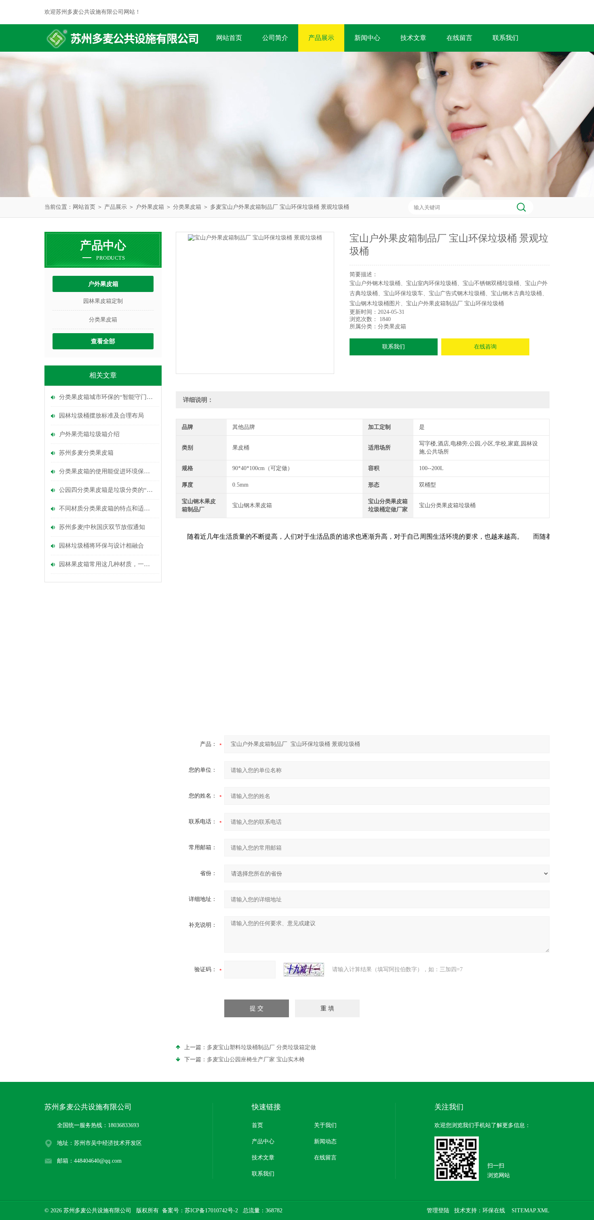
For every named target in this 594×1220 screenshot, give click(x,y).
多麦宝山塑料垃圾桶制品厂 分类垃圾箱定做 (261, 1047)
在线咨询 (485, 347)
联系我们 (505, 37)
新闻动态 (325, 1141)
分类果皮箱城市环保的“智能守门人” (107, 397)
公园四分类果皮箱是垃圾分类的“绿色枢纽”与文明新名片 (107, 490)
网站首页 (229, 37)
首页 (257, 1125)
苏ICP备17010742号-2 (211, 1210)
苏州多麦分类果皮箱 (86, 452)
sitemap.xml (531, 1210)
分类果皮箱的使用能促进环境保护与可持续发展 (107, 471)
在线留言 (459, 37)
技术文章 (413, 37)
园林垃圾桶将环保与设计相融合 (101, 545)
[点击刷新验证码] (304, 969)
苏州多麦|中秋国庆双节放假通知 (102, 527)
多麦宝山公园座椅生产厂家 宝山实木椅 (256, 1059)
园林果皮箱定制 (103, 301)
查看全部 (103, 341)
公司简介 (275, 37)
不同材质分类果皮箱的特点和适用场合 (107, 508)
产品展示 (321, 37)
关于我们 (325, 1125)
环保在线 (493, 1210)
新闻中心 (367, 37)
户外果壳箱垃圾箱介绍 (89, 434)
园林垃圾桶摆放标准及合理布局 (101, 415)
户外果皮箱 (150, 207)
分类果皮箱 (187, 207)
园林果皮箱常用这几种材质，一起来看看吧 (107, 564)
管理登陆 (438, 1210)
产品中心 (263, 1141)
